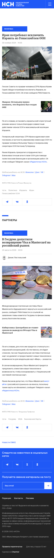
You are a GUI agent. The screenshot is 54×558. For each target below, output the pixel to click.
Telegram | (7, 175)
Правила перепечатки (12, 546)
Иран (31, 190)
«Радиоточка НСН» (38, 162)
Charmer (15, 552)
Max (13, 175)
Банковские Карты (32, 419)
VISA (20, 419)
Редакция (6, 498)
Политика (12, 190)
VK (42, 172)
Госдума (12, 419)
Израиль (23, 190)
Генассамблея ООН (11, 193)
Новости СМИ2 (9, 442)
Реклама (30, 498)
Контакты (18, 498)
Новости (29, 172)
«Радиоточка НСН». (11, 390)
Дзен (37, 172)
